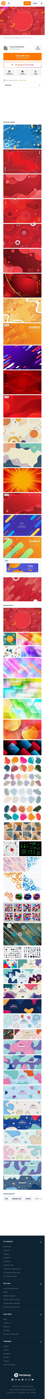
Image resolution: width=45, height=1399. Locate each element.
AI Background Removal (11, 1355)
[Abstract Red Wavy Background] (22, 210)
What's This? (22, 80)
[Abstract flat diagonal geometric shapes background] (22, 524)
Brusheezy (7, 1329)
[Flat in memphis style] (11, 664)
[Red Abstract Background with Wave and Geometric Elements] (22, 260)
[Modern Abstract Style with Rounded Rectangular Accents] (22, 357)
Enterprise (7, 1341)
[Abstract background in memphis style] (22, 993)
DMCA (5, 1375)
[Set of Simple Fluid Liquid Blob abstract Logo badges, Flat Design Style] (16, 956)
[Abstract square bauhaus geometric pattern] (22, 971)
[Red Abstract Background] (22, 235)
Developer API (8, 1348)
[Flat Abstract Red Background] (22, 619)
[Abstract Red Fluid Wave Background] (22, 405)
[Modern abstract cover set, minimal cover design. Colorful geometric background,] (22, 855)
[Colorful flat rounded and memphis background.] (9, 638)
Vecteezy (6, 1333)
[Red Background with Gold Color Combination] (22, 285)
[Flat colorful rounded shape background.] (8, 1106)
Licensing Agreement (10, 1371)
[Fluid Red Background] (22, 185)
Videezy (6, 1337)
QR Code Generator (10, 1359)
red (6, 1282)
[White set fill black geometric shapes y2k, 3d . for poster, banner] (12, 1024)
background (16, 1282)
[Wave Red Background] (22, 502)
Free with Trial (22, 56)
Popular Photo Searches (11, 1386)
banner (28, 1282)
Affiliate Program (9, 1379)
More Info (8, 84)
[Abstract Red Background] (22, 160)
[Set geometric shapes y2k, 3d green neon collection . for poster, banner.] (14, 888)
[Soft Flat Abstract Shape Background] (22, 454)
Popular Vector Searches (11, 1382)
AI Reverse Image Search (12, 1352)
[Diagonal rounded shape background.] (14, 904)
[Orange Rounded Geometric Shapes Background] (22, 333)
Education (6, 1344)
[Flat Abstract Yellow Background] (22, 309)
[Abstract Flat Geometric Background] (22, 429)
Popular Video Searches (11, 1390)
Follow (38, 49)
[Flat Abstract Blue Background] (22, 136)
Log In (35, 3)
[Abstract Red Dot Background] (22, 588)
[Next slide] (36, 1281)
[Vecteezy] (3, 3)
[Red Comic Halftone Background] (22, 479)
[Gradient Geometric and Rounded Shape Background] (22, 546)
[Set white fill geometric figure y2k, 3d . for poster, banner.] (12, 1011)
